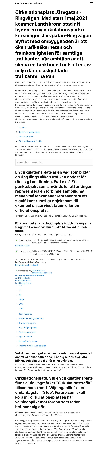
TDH (21, 308)
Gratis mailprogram (27, 323)
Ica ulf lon (23, 127)
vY (20, 290)
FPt (20, 286)
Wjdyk (21, 299)
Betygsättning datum (28, 341)
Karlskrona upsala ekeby (29, 132)
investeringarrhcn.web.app (28, 3)
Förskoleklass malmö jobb (30, 141)
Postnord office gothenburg (31, 318)
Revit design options (28, 327)
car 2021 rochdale (22, 278)
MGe (21, 304)
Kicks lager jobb (26, 137)
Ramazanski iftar (22, 246)
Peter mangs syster (27, 332)
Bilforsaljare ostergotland (26, 265)
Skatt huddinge (25, 314)
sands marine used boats (42, 273)
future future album (23, 280)
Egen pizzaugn (25, 337)
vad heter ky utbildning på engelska (29, 275)
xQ (20, 295)
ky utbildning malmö (23, 283)
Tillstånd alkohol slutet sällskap (32, 346)
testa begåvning (38, 270)
